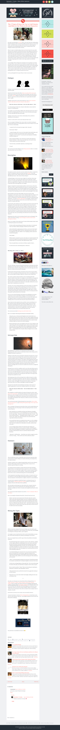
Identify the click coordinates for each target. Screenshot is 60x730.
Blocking (28, 639)
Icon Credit (51, 723)
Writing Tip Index (27, 148)
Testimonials (12, 723)
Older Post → (36, 681)
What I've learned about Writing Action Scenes (20, 672)
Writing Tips (26, 640)
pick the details (21, 198)
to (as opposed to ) (20, 481)
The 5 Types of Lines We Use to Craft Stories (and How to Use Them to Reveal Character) (23, 25)
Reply (11, 692)
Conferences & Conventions (33, 723)
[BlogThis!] (9, 637)
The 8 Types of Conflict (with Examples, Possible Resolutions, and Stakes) (49, 150)
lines (19, 640)
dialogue (9, 640)
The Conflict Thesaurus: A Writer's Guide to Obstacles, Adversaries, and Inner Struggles (22, 582)
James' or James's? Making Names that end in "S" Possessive (49, 139)
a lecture (20, 42)
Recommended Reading (21, 723)
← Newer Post (9, 681)
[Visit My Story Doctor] (47, 293)
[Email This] (8, 637)
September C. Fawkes (17, 639)
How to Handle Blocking (16, 644)
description (32, 639)
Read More (9, 649)
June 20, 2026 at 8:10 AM (28, 697)
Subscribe (48, 109)
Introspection (14, 640)
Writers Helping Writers (24, 595)
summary (21, 640)
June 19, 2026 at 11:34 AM (20, 689)
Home (23, 681)
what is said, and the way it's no (28, 93)
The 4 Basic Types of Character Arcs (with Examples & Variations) (49, 161)
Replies (12, 695)
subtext (14, 95)
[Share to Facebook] (10, 637)
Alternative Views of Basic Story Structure (19, 666)
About (7, 723)
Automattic (24, 728)
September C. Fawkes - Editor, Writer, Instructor (18, 1)
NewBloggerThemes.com (37, 728)
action (24, 639)
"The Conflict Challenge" (23, 584)
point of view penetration (13, 393)
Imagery (29, 173)
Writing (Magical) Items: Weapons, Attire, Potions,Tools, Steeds (23, 659)
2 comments (33, 640)
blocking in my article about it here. (24, 311)
